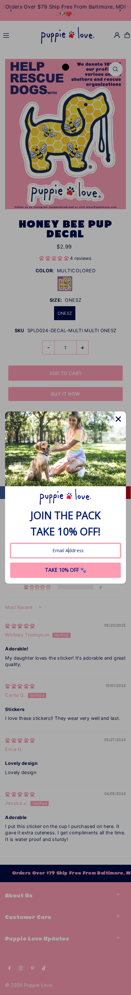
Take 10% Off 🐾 (65, 569)
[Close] (118, 419)
